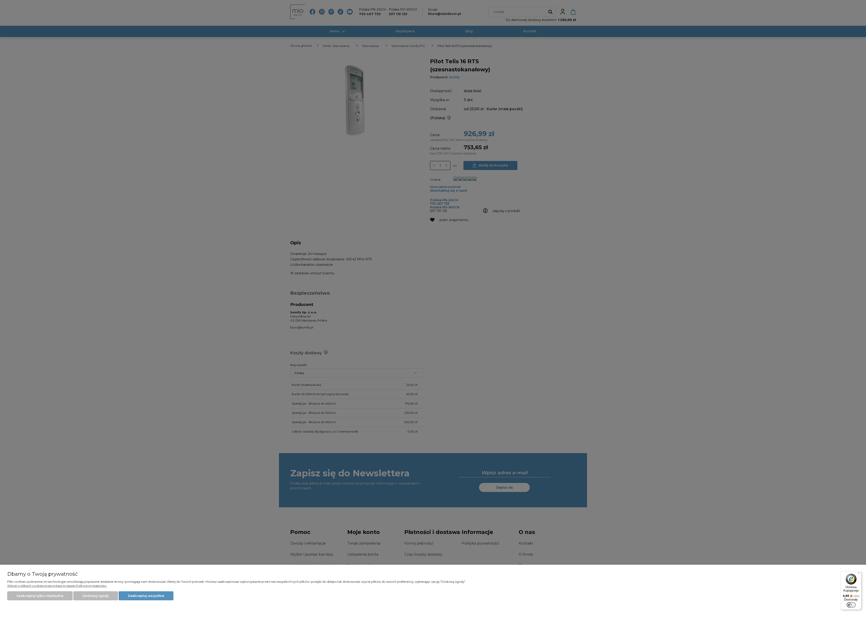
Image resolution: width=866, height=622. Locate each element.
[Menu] (858, 574)
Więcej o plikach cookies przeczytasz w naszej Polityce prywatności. (57, 585)
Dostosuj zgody (96, 596)
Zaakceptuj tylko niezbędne (39, 596)
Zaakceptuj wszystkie (146, 596)
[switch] (851, 605)
